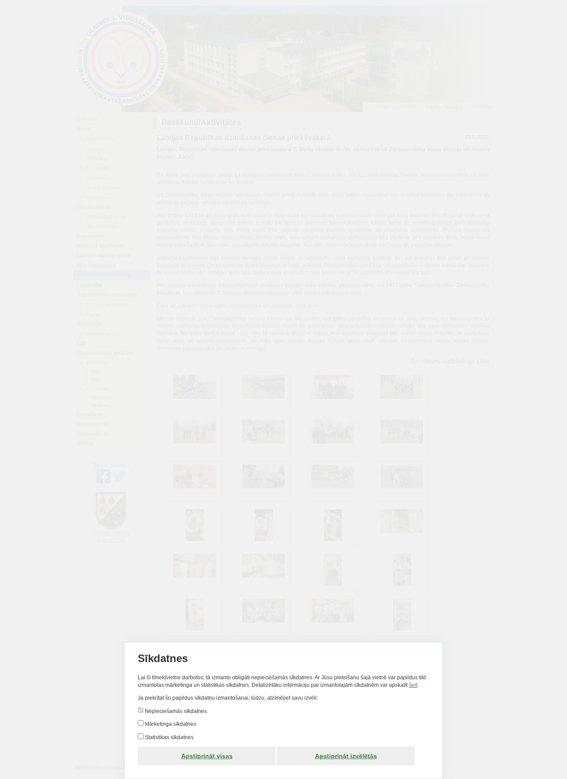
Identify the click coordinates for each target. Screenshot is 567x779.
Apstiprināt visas (207, 756)
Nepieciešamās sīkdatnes (175, 711)
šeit (413, 685)
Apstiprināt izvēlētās (346, 756)
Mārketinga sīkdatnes (170, 724)
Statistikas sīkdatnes (169, 737)
